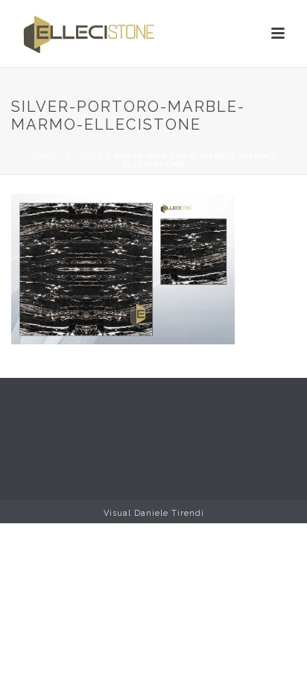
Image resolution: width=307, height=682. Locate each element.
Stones (85, 156)
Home (41, 156)
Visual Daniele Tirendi (154, 513)
